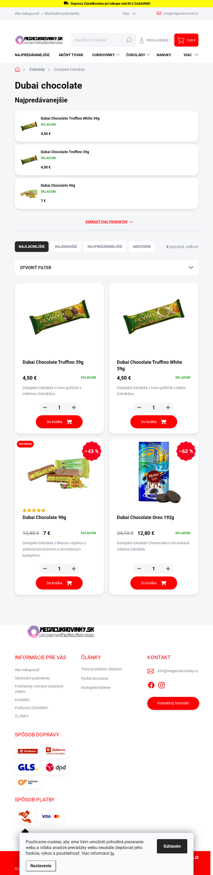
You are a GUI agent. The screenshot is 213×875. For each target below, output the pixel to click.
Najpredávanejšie (105, 246)
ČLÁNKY (22, 716)
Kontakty (22, 700)
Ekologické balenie (95, 687)
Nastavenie (40, 865)
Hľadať (129, 40)
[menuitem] (34, 55)
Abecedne (142, 246)
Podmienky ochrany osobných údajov (39, 688)
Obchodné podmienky (61, 13)
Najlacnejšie (32, 246)
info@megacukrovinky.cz (178, 671)
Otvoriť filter (35, 267)
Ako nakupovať (27, 13)
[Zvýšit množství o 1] (74, 407)
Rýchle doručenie (94, 678)
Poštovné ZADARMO (31, 708)
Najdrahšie (66, 246)
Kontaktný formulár (173, 703)
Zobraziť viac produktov (106, 222)
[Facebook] (151, 684)
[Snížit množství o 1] (45, 407)
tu (112, 853)
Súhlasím (172, 846)
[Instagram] (161, 684)
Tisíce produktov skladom (101, 669)
